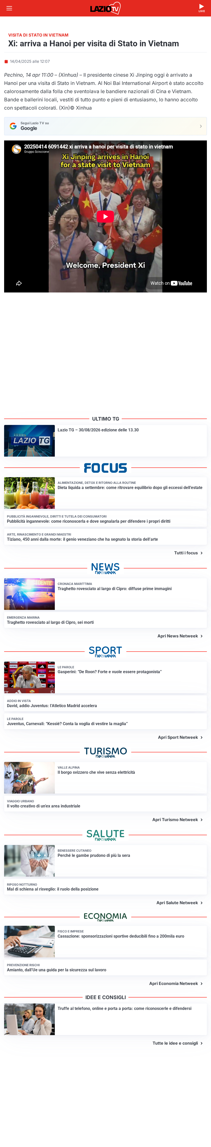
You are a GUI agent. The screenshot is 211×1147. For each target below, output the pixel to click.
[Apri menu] (9, 8)
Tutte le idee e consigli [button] (175, 1043)
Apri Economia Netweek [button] (173, 983)
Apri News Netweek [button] (177, 635)
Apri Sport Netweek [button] (178, 737)
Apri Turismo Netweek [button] (175, 819)
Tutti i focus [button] (186, 552)
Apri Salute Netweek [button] (177, 902)
